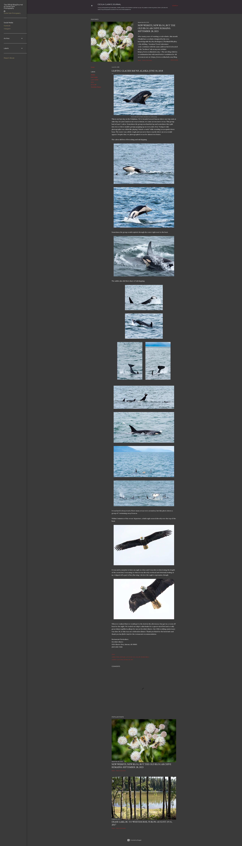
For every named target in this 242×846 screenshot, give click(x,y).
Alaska (93, 75)
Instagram (7, 29)
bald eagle (94, 77)
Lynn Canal (94, 80)
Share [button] (139, 60)
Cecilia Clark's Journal (109, 4)
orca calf (93, 84)
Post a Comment (147, 60)
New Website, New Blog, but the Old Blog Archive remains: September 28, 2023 (156, 28)
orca (92, 82)
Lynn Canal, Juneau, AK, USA (125, 659)
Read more (174, 60)
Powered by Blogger (136, 840)
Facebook (7, 26)
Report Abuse (9, 58)
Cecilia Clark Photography (12, 13)
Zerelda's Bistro (96, 87)
